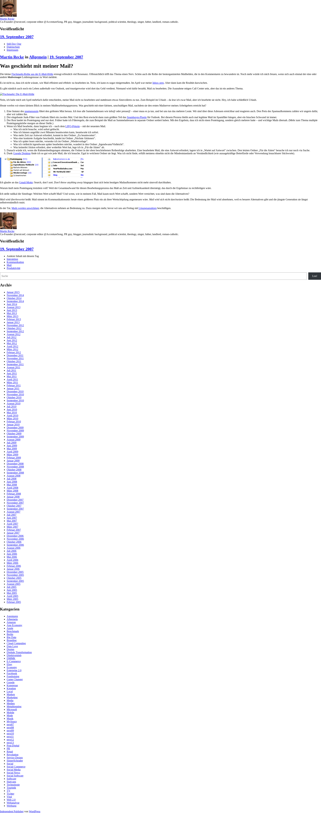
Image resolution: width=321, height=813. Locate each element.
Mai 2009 (12, 448)
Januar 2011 (13, 388)
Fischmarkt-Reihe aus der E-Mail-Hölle (32, 74)
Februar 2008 (14, 493)
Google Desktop (22, 153)
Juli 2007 (11, 514)
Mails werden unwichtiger (25, 208)
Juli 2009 (11, 442)
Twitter (10, 793)
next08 (10, 727)
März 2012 (12, 349)
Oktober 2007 (14, 505)
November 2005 (15, 575)
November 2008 (15, 466)
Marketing (12, 697)
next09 (10, 730)
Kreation (11, 688)
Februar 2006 (14, 566)
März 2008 (12, 490)
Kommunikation (15, 262)
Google (11, 682)
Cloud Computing (16, 643)
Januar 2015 (13, 292)
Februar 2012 (14, 352)
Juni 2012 (12, 340)
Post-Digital (13, 745)
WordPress (34, 811)
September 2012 (15, 331)
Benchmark (13, 631)
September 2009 (15, 436)
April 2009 (12, 451)
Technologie (13, 784)
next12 (10, 739)
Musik (10, 718)
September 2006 (15, 544)
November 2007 (15, 502)
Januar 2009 (13, 460)
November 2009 (15, 430)
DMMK (11, 658)
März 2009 (12, 454)
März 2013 (12, 316)
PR (8, 748)
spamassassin (31, 111)
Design (10, 649)
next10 (10, 733)
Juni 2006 (12, 553)
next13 (10, 742)
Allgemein (38, 57)
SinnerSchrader (15, 760)
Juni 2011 (12, 373)
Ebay (9, 664)
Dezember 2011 (15, 355)
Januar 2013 (13, 322)
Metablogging (14, 706)
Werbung (11, 805)
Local (10, 691)
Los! (314, 276)
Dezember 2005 (15, 572)
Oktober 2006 (14, 541)
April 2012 (12, 346)
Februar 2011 (14, 385)
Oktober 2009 (14, 433)
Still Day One (14, 43)
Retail (10, 751)
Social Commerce (16, 766)
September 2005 (15, 581)
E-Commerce (14, 661)
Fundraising (13, 676)
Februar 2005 (14, 602)
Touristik (11, 787)
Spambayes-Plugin (137, 117)
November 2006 (15, 538)
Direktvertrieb (14, 655)
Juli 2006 (11, 550)
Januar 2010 (13, 424)
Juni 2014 (12, 304)
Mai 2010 (12, 412)
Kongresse (12, 685)
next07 (10, 724)
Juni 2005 (12, 590)
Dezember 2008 (15, 463)
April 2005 (12, 596)
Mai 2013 (12, 313)
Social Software (15, 775)
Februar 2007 (14, 529)
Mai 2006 (12, 556)
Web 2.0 (11, 799)
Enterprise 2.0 (14, 670)
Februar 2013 (14, 319)
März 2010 (12, 418)
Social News (13, 772)
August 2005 (13, 584)
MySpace (12, 721)
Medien (11, 703)
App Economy (14, 625)
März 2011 (12, 382)
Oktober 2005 (14, 578)
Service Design (15, 757)
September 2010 (15, 400)
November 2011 (15, 358)
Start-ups (11, 781)
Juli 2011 (11, 370)
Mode (10, 715)
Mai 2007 (12, 520)
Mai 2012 (12, 343)
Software (11, 778)
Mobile (10, 712)
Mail (9, 265)
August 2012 (13, 334)
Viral (9, 796)
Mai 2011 (12, 376)
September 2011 (15, 364)
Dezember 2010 (15, 391)
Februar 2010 (14, 421)
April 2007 (12, 523)
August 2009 (13, 439)
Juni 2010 (12, 409)
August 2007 (13, 511)
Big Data (11, 637)
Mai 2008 (12, 484)
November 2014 (15, 295)
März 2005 (12, 599)
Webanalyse (13, 802)
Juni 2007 (12, 517)
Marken (11, 694)
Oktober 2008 (14, 469)
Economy (12, 667)
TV (8, 790)
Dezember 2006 (15, 535)
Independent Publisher (12, 811)
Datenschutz (13, 46)
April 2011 (12, 379)
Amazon (11, 622)
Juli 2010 (11, 406)
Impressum (12, 49)
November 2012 (15, 325)
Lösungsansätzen (148, 208)
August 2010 (13, 403)
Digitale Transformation (19, 652)
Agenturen (12, 616)
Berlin (10, 634)
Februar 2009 (14, 457)
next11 (10, 736)
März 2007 (12, 526)
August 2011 (13, 367)
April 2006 (12, 559)
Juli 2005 (11, 587)
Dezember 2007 (15, 499)
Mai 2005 (12, 593)
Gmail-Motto (26, 182)
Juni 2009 (12, 445)
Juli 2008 (11, 478)
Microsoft (12, 709)
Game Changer (15, 679)
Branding (12, 640)
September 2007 (15, 508)
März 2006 (12, 562)
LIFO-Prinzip (72, 126)
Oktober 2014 (14, 298)
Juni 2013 (12, 310)
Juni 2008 (12, 481)
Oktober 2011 (14, 361)
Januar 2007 (13, 532)
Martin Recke (7, 18)
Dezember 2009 (15, 427)
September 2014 (15, 301)
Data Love (12, 646)
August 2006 (13, 547)
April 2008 (12, 487)
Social (10, 763)
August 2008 (13, 475)
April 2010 (12, 415)
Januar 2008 (13, 496)
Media (10, 700)
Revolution (12, 754)
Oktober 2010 (14, 397)
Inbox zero (158, 82)
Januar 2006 (13, 569)
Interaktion (12, 259)
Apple (10, 628)
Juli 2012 (11, 337)
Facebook (12, 673)
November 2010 (15, 394)
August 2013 (13, 307)
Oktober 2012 (14, 328)
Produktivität (13, 268)
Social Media (14, 769)
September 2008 (15, 472)
